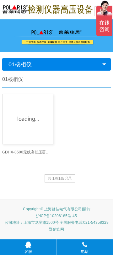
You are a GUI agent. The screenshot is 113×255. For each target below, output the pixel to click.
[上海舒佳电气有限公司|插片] (47, 9)
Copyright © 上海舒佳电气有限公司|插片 (56, 209)
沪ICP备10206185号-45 (56, 216)
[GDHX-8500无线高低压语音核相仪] (27, 119)
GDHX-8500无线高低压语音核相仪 (27, 152)
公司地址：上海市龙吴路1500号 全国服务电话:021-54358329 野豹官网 (57, 226)
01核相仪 (20, 64)
